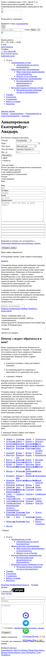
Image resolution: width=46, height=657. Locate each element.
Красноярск (21, 462)
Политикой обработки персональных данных (21, 243)
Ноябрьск (20, 485)
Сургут (38, 499)
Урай (28, 512)
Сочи (18, 499)
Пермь (38, 487)
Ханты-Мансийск (39, 518)
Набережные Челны (31, 472)
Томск (18, 503)
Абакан (9, 439)
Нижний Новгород (10, 481)
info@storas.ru (7, 47)
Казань (29, 455)
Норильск (10, 485)
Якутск (9, 526)
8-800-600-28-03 (8, 56)
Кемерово (20, 460)
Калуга (9, 460)
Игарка (19, 453)
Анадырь (20, 439)
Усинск (38, 512)
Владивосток (21, 446)
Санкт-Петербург (10, 495)
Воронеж (20, 448)
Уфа (8, 517)
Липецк (19, 464)
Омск (37, 485)
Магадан (29, 464)
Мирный (39, 467)
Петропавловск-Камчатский (13, 490)
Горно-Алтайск (39, 449)
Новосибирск (31, 480)
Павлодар (30, 487)
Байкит (19, 441)
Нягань (29, 485)
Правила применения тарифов (14, 308)
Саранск (19, 494)
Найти (33, 30)
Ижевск (38, 453)
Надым (38, 471)
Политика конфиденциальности (15, 585)
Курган (29, 462)
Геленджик (30, 448)
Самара (38, 489)
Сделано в (5, 591)
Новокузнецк (21, 480)
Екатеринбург (22, 23)
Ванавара (10, 446)
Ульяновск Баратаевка (11, 513)
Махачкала (20, 467)
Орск (18, 487)
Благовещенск (32, 444)
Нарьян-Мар (19, 477)
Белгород (39, 441)
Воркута (9, 448)
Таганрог (20, 501)
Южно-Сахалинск (40, 522)
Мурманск (20, 471)
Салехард (30, 489)
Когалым (39, 460)
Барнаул (29, 441)
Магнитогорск (12, 467)
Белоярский (11, 444)
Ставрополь (31, 499)
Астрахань (10, 441)
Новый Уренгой (39, 481)
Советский (11, 499)
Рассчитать (6, 155)
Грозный (10, 453)
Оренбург (10, 487)
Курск (38, 462)
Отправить (6, 632)
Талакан (29, 501)
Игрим (28, 453)
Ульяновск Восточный (21, 513)
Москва (9, 471)
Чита (28, 521)
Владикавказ (31, 446)
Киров (28, 460)
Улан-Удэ (39, 503)
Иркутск (10, 455)
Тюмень (29, 503)
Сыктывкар (11, 501)
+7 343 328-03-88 (8, 51)
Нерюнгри (30, 476)
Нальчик (10, 476)
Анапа (28, 439)
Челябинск (20, 521)
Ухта (18, 517)
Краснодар (10, 462)
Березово (20, 444)
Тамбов (38, 501)
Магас (38, 464)
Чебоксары (11, 521)
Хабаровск (30, 517)
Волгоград (39, 446)
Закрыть (4, 261)
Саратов (29, 494)
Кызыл (9, 464)
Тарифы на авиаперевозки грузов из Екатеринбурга (12, 506)
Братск (38, 444)
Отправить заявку (9, 248)
